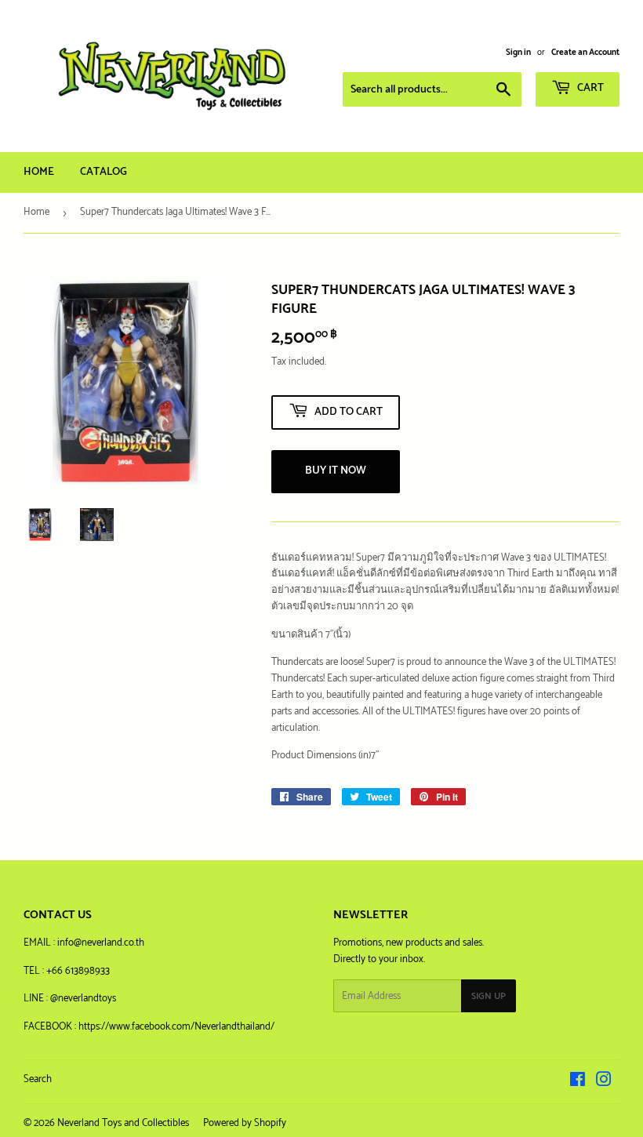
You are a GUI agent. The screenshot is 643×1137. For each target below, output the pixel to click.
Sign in (518, 52)
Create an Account (585, 52)
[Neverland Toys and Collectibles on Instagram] (604, 1082)
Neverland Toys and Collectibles (123, 1123)
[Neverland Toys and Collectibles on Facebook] (577, 1082)
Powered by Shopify (244, 1123)
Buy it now (335, 471)
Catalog (103, 172)
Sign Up (488, 996)
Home (39, 172)
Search (38, 1079)
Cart (589, 88)
